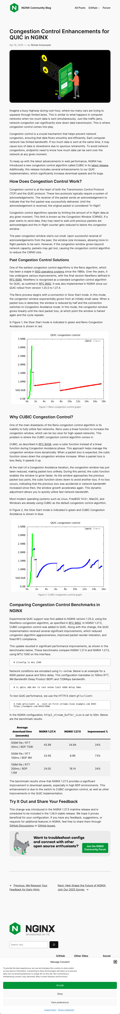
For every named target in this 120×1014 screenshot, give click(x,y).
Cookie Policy (50, 1010)
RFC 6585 (16, 279)
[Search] (54, 944)
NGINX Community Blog (36, 7)
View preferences (60, 1002)
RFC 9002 (45, 283)
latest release (100, 165)
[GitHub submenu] (99, 8)
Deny (60, 993)
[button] (115, 961)
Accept (60, 985)
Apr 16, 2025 (16, 45)
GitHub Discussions (22, 825)
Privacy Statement (66, 1010)
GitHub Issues (46, 825)
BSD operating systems (49, 271)
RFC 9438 (45, 444)
